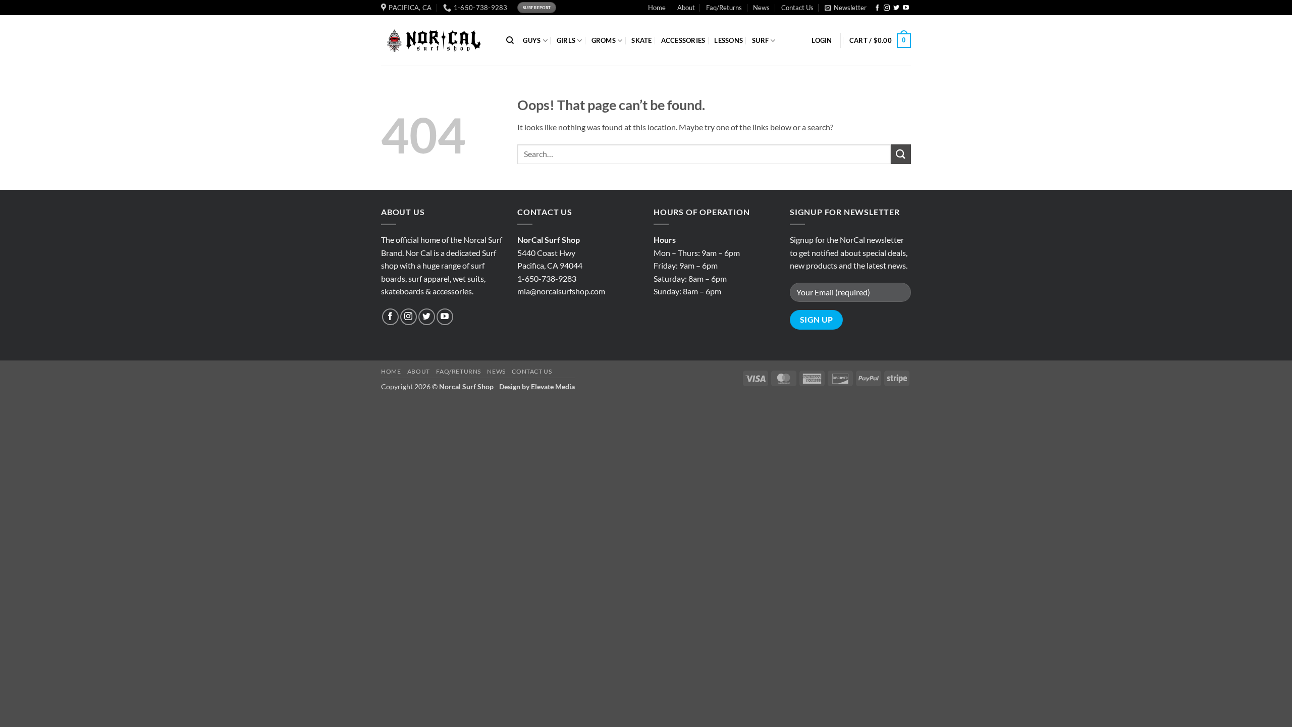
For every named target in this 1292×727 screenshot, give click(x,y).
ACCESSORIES (683, 40)
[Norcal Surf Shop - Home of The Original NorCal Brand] (436, 41)
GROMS (603, 40)
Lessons (728, 40)
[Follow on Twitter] (896, 8)
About (686, 8)
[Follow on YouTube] (906, 8)
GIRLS (566, 40)
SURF (760, 40)
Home (657, 8)
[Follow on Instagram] (887, 8)
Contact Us (797, 8)
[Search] (510, 40)
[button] (846, 7)
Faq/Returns (724, 8)
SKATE (641, 40)
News (761, 8)
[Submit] (901, 154)
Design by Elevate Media (537, 386)
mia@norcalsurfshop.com (561, 291)
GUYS (532, 40)
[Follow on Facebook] (877, 8)
